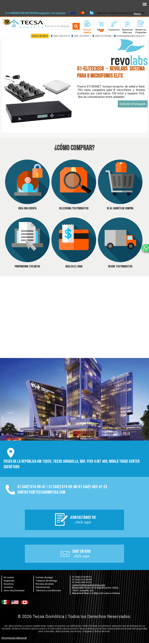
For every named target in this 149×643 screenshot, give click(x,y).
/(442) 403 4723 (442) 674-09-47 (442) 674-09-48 (88, 36)
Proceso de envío (45, 584)
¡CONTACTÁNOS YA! (83, 519)
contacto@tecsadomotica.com (131, 36)
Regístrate (9, 580)
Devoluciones (43, 587)
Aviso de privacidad (14, 590)
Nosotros (9, 584)
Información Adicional (14, 637)
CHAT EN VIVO (81, 553)
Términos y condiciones (48, 590)
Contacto (8, 587)
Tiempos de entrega (46, 580)
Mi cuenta (9, 577)
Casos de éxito (40, 36)
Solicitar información (133, 104)
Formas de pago (44, 577)
